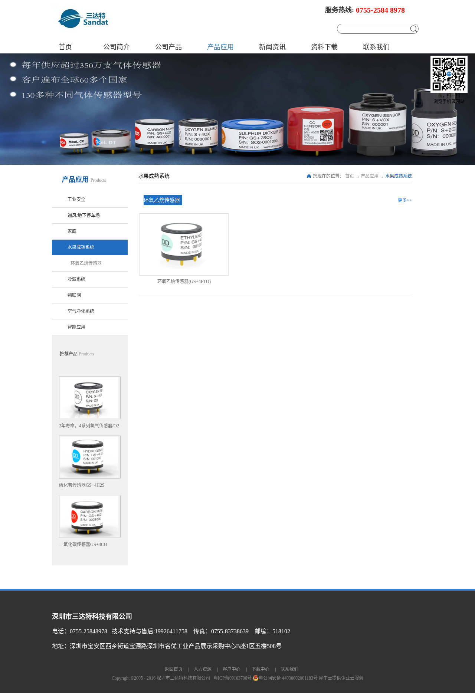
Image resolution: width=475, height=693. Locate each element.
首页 (65, 47)
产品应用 (370, 176)
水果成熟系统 (398, 176)
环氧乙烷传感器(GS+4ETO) (184, 281)
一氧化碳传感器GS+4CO (83, 544)
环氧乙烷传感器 (162, 200)
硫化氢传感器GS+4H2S (82, 485)
